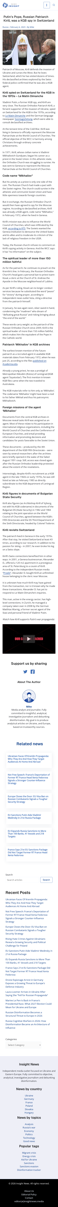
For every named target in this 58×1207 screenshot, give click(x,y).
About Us (29, 1191)
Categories (11, 1039)
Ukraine (29, 1095)
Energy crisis (29, 1156)
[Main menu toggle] (47, 5)
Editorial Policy (29, 1194)
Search (9, 874)
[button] (54, 5)
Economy (29, 1131)
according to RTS (16, 228)
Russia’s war (29, 1127)
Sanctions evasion (29, 1166)
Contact (29, 1197)
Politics (29, 1134)
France (29, 1102)
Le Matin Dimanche (15, 115)
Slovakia (29, 1109)
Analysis (29, 1124)
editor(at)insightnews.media (29, 1201)
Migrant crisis (29, 1152)
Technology (29, 1137)
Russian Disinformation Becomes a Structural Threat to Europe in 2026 (24, 1014)
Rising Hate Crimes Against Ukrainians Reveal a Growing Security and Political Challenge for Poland (26, 942)
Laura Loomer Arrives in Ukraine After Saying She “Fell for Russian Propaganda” (27, 993)
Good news (29, 1141)
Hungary (29, 1112)
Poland (29, 1105)
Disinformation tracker (29, 1169)
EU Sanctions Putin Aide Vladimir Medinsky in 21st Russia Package (24, 816)
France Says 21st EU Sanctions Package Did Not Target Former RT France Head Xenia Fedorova (27, 852)
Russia (5, 27)
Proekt (6, 572)
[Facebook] (33, 672)
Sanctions (29, 1163)
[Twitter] (25, 672)
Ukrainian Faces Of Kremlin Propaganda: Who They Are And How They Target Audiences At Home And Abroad (28, 759)
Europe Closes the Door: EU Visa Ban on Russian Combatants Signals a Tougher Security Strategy (28, 799)
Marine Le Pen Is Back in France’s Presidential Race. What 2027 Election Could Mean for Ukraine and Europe (29, 1004)
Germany (29, 1098)
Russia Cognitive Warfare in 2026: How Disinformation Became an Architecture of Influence (28, 1024)
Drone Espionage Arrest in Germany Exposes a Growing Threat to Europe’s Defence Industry (25, 983)
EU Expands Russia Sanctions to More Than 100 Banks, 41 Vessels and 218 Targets (27, 833)
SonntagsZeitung (23, 119)
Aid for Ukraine (29, 1159)
